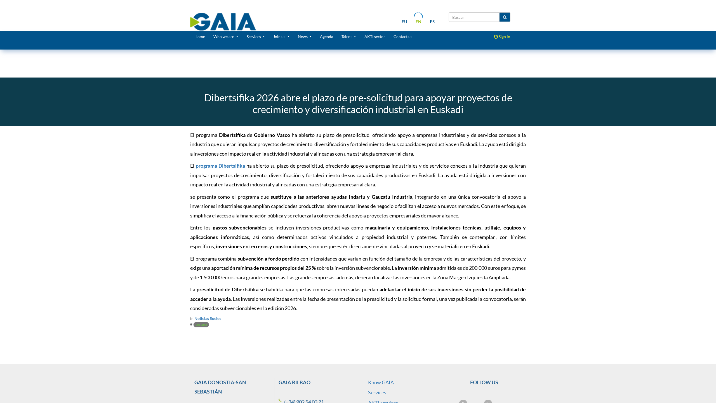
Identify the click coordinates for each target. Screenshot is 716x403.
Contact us (403, 36)
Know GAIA (381, 382)
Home (199, 36)
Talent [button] (347, 36)
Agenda (326, 36)
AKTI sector (374, 36)
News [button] (303, 36)
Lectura (201, 324)
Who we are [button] (224, 36)
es (432, 21)
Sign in (504, 36)
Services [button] (254, 36)
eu (404, 21)
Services (377, 392)
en (418, 21)
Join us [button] (279, 36)
